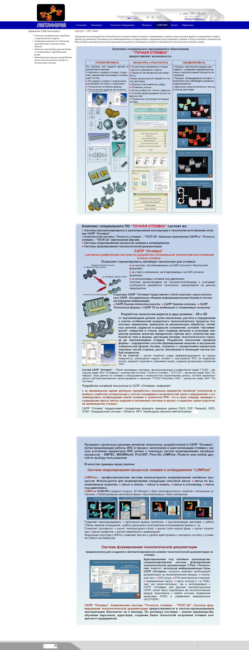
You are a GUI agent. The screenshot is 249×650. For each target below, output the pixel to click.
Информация (187, 25)
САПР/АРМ (162, 25)
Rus (129, 18)
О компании (81, 25)
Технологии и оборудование (122, 25)
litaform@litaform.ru (193, 18)
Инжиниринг (96, 25)
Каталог (174, 25)
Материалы (147, 25)
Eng (135, 18)
